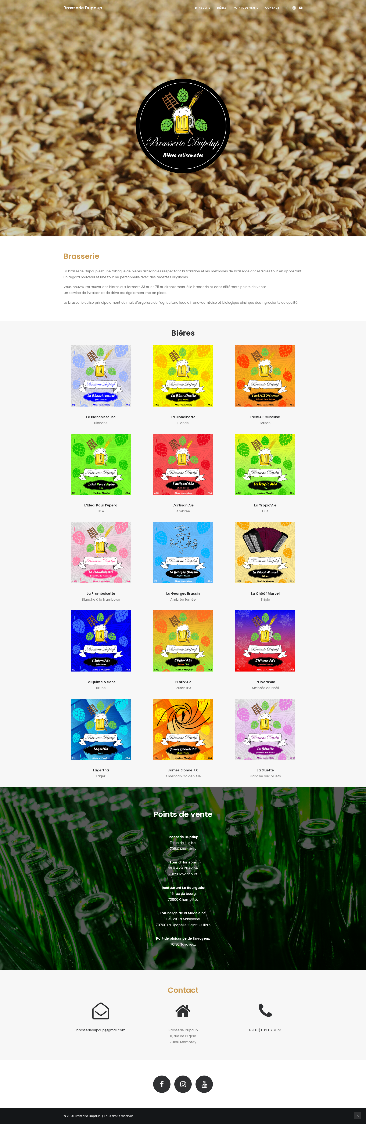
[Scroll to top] (357, 1115)
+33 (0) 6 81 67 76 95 (265, 1030)
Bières (222, 8)
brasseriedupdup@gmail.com (100, 1030)
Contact (272, 8)
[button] (287, 8)
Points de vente (245, 8)
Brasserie (202, 8)
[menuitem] (202, 8)
